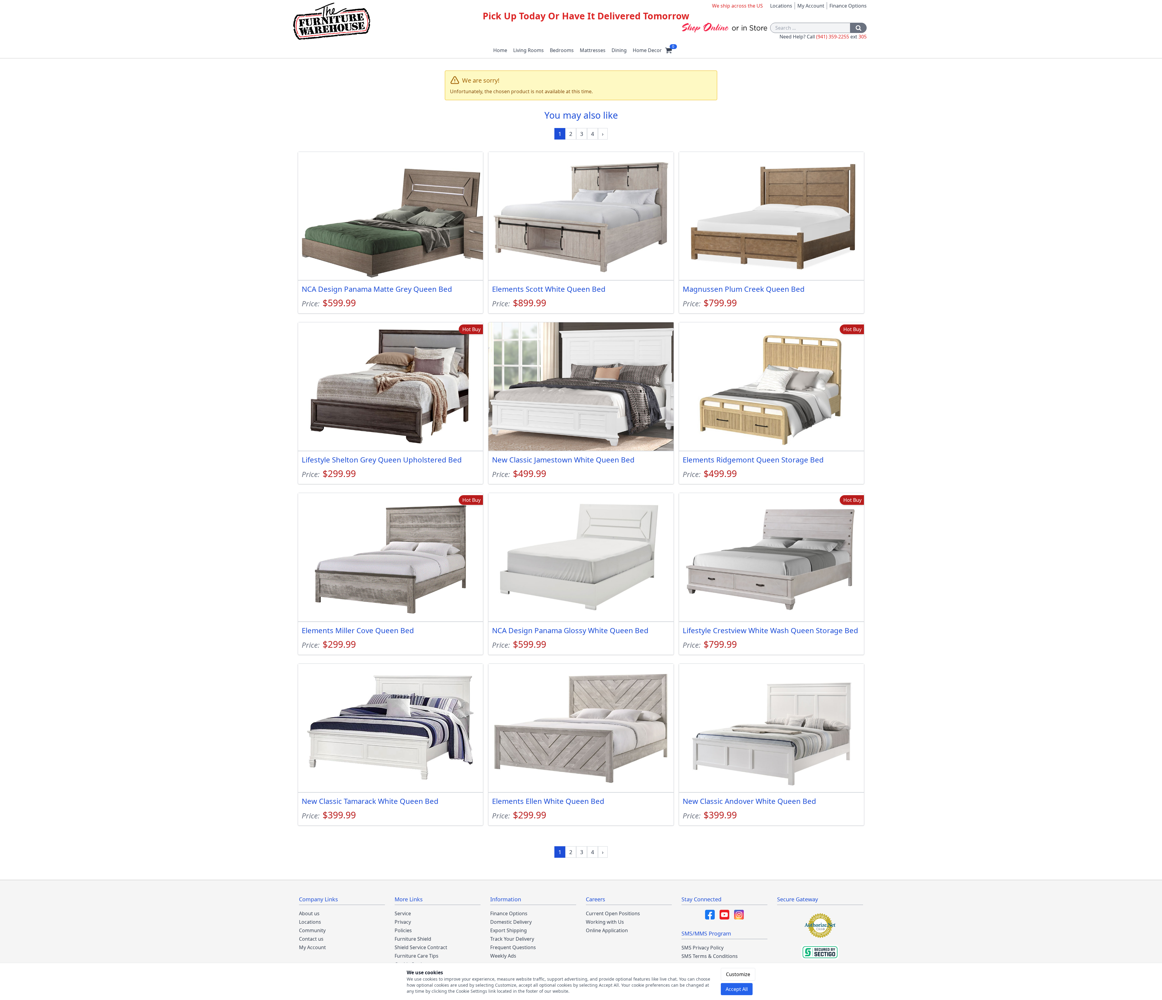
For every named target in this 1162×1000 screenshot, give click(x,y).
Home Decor (647, 50)
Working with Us (605, 922)
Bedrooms (562, 50)
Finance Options (848, 5)
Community (312, 930)
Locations (781, 5)
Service (403, 913)
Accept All (737, 989)
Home (500, 50)
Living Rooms (528, 50)
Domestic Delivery (511, 922)
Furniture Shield (413, 939)
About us (309, 913)
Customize (738, 974)
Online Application (607, 930)
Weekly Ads (503, 955)
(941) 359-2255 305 (841, 36)
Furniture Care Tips (416, 955)
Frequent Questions (513, 947)
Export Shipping (508, 930)
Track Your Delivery (512, 939)
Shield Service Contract (421, 947)
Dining (619, 50)
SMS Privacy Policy (702, 947)
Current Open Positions (613, 913)
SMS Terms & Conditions (709, 956)
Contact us (311, 939)
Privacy (403, 922)
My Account (810, 5)
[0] (668, 50)
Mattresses (593, 50)
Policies (403, 930)
